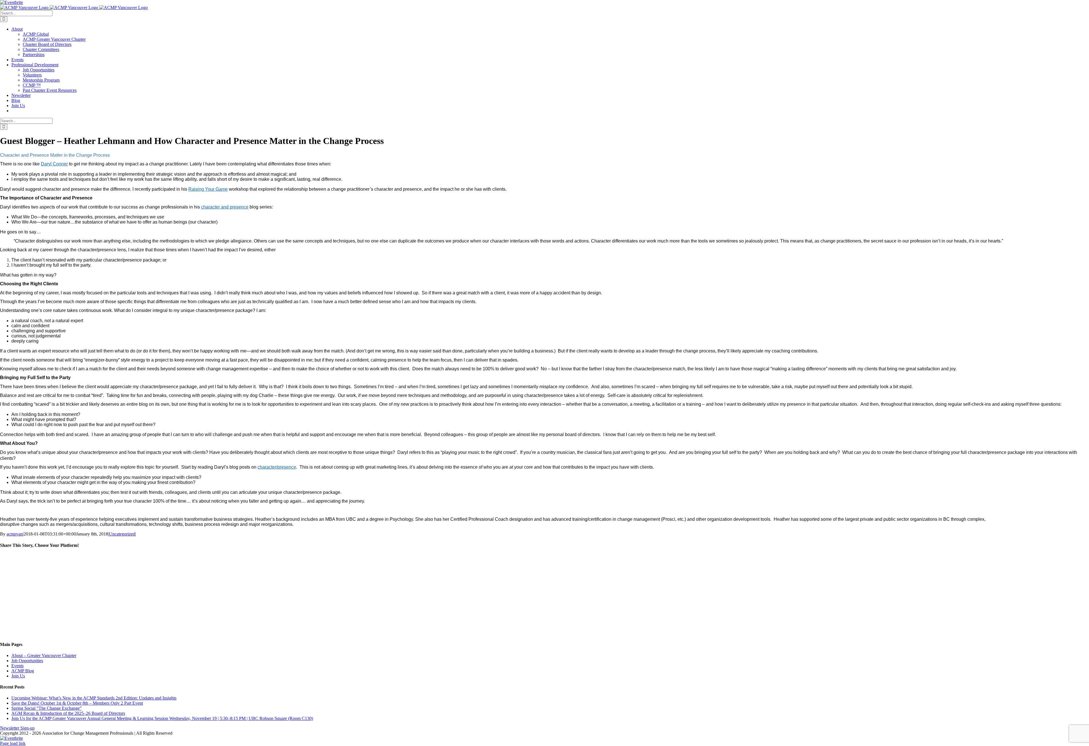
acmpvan (15, 534)
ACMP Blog (22, 670)
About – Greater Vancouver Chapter (43, 655)
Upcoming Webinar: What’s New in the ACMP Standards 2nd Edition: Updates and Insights (93, 698)
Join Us (18, 675)
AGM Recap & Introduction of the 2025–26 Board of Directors (68, 713)
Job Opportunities (27, 660)
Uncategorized (122, 534)
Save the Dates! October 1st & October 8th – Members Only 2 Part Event (77, 703)
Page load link (13, 743)
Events (17, 665)
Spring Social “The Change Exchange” (46, 708)
